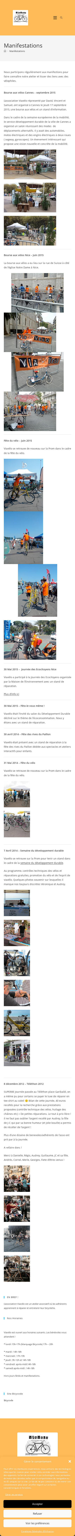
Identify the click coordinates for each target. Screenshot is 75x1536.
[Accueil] (5, 51)
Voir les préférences (37, 1523)
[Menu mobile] (55, 17)
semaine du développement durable (41, 863)
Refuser (37, 1513)
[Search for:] (60, 17)
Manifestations (17, 51)
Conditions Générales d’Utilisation (37, 1531)
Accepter (37, 1504)
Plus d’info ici (11, 694)
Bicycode (8, 1400)
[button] (70, 1461)
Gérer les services (14, 1494)
